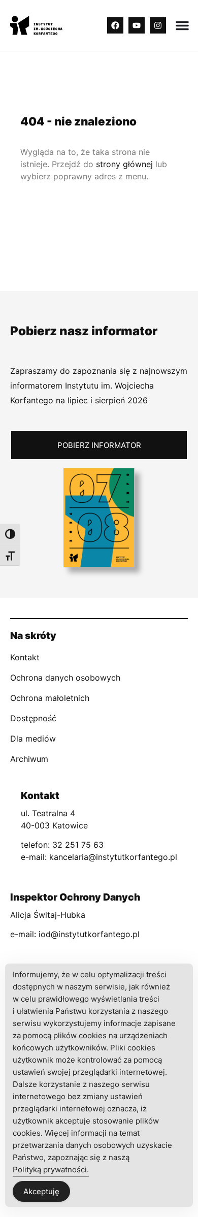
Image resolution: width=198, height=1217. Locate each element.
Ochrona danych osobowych (65, 677)
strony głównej (124, 164)
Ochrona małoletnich (49, 698)
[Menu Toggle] (182, 25)
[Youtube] (136, 25)
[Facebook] (115, 25)
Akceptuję (41, 1191)
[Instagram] (158, 25)
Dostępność (33, 718)
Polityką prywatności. (51, 1169)
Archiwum (29, 759)
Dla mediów (33, 738)
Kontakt (25, 657)
